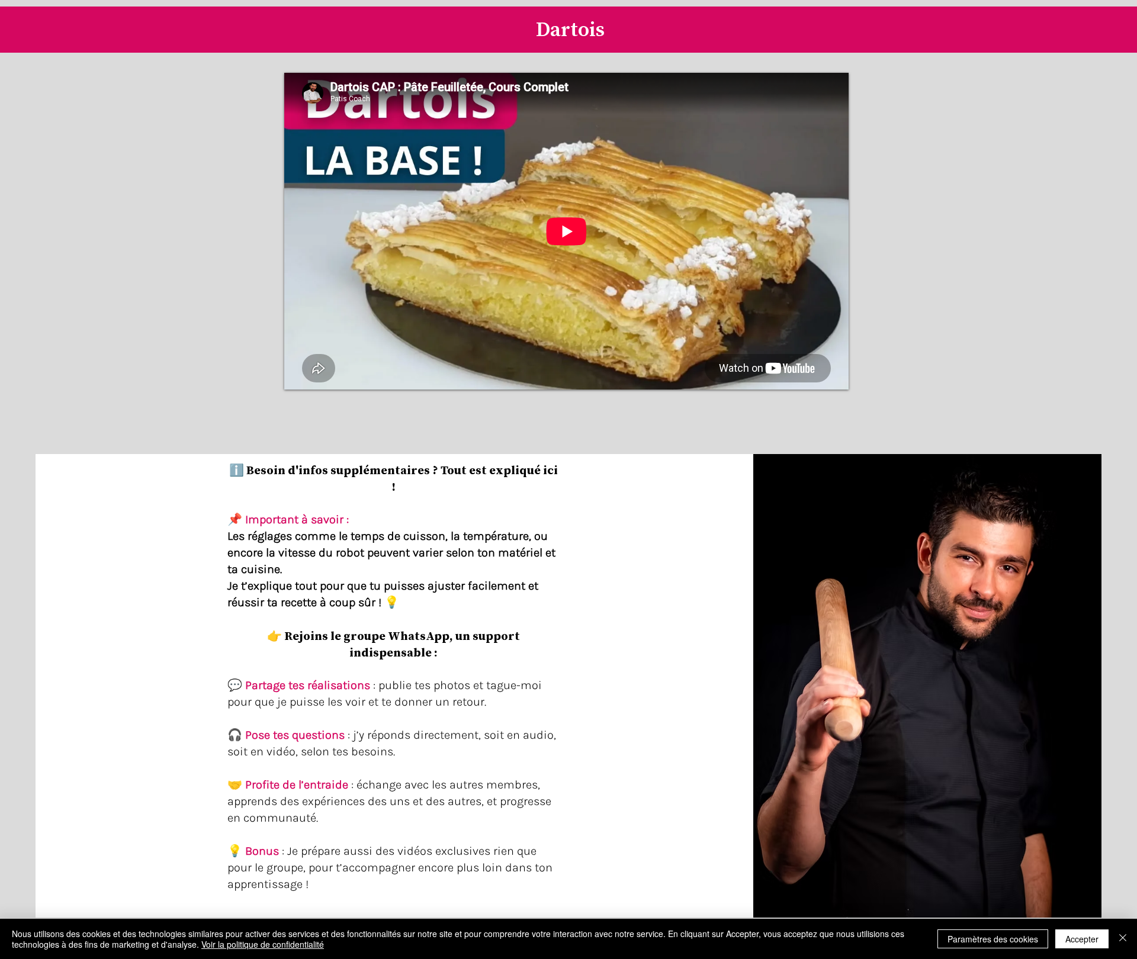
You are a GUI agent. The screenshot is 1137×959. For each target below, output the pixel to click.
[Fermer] (1123, 939)
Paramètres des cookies (993, 939)
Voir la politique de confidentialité (262, 944)
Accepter (1082, 939)
